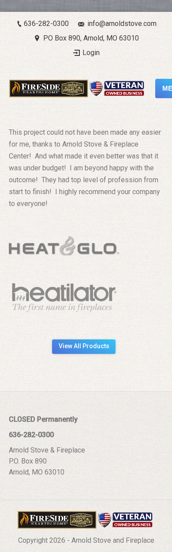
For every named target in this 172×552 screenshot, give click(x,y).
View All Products (84, 346)
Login (91, 52)
